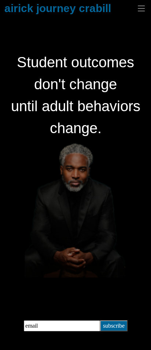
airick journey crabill (57, 8)
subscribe (114, 326)
